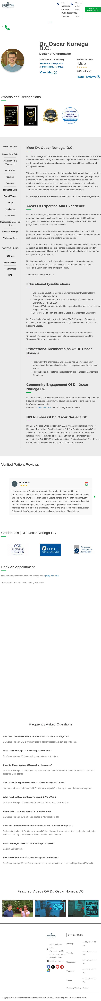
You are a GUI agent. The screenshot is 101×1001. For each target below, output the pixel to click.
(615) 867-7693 (77, 12)
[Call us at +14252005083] (7, 28)
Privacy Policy (59, 998)
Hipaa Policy (69, 998)
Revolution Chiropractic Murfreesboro (27, 998)
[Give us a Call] (72, 4)
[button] (51, 22)
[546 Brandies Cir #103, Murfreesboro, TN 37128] (58, 4)
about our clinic (44, 407)
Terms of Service (80, 998)
